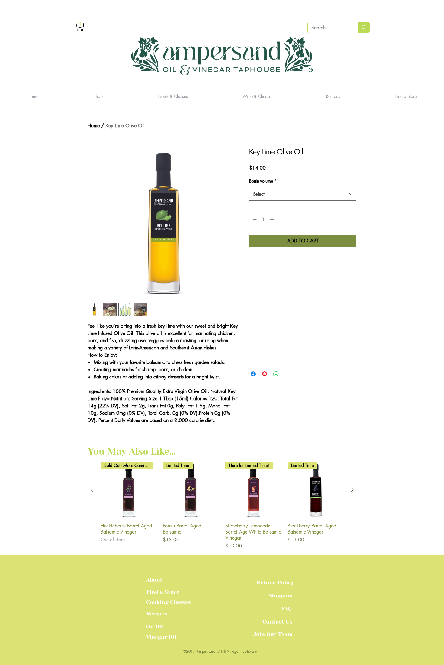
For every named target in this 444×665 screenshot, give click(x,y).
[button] (80, 26)
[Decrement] (254, 219)
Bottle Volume (263, 181)
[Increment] (272, 219)
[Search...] (363, 27)
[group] (222, 506)
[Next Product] (352, 489)
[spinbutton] (263, 219)
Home (94, 125)
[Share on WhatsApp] (276, 374)
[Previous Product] (91, 489)
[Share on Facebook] (253, 374)
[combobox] (302, 194)
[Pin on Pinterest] (264, 374)
